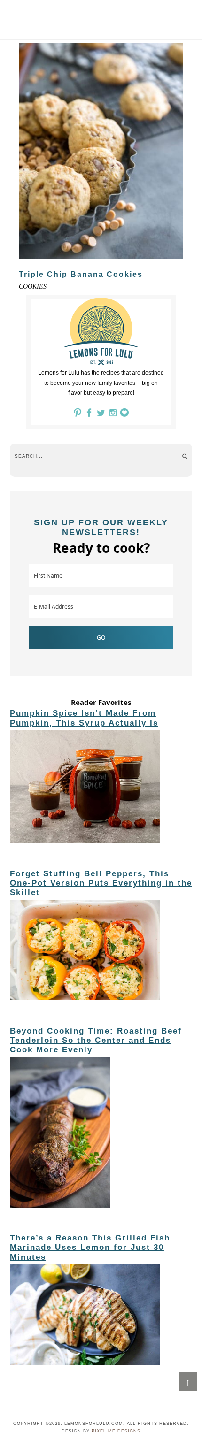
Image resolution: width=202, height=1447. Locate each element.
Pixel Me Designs (116, 1431)
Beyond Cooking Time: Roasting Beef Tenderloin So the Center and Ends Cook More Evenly (96, 1040)
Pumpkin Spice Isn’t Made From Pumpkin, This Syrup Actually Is (84, 718)
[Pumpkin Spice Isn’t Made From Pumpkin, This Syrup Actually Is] (101, 788)
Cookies (33, 286)
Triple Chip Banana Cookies (81, 274)
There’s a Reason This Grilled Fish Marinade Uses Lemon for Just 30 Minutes (90, 1247)
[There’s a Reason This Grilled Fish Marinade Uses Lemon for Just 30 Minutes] (101, 1316)
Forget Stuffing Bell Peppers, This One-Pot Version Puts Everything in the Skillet (101, 883)
